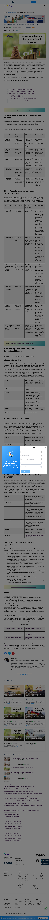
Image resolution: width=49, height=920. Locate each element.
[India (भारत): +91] (22, 459)
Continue (25, 471)
